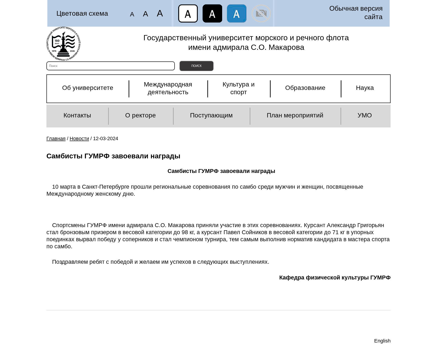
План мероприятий (295, 115)
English (382, 341)
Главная (56, 138)
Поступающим (211, 115)
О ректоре (140, 115)
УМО (365, 115)
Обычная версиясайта (356, 12)
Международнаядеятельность (168, 88)
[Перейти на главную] (63, 44)
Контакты (77, 115)
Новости (79, 138)
